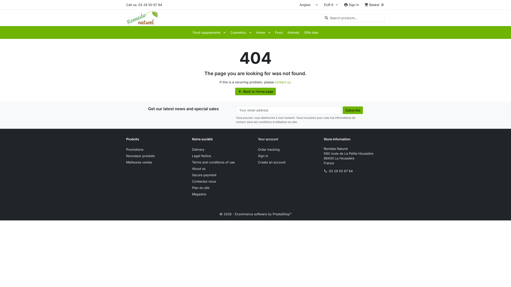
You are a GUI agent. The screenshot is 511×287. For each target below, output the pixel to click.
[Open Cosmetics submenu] (250, 32)
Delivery (198, 149)
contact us (282, 82)
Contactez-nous (204, 181)
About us (198, 169)
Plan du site (200, 188)
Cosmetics (238, 32)
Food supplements (206, 32)
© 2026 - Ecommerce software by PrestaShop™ (256, 214)
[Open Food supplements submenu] (224, 32)
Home (260, 32)
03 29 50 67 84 (341, 171)
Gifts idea (311, 32)
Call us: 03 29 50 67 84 (144, 5)
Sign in (263, 156)
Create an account (271, 162)
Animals (293, 32)
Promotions (134, 149)
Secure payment (204, 175)
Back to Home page (255, 91)
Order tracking (269, 149)
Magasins (199, 194)
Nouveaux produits (140, 156)
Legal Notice (201, 156)
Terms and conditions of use (213, 162)
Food (279, 32)
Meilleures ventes (139, 162)
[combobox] (353, 18)
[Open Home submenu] (269, 32)
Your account (268, 139)
